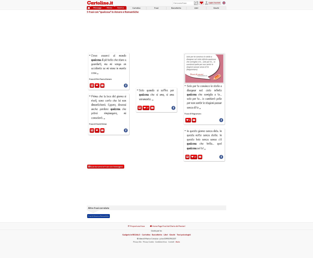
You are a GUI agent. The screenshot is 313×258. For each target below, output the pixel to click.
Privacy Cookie (148, 242)
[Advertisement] (156, 31)
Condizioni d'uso (161, 242)
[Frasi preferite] (201, 3)
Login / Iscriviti (214, 3)
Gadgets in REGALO (131, 234)
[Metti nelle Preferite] (97, 85)
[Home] (88, 8)
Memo (109, 8)
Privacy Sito (137, 242)
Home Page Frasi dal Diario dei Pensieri (168, 226)
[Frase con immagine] (92, 85)
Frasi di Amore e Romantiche (98, 216)
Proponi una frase (137, 226)
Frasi (156, 8)
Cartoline (136, 8)
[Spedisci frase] (102, 85)
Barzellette (176, 8)
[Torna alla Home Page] (100, 3)
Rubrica (120, 8)
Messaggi (97, 8)
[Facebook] (126, 86)
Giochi (216, 8)
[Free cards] (224, 2)
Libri (196, 8)
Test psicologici (184, 234)
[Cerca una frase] (196, 3)
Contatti (171, 242)
